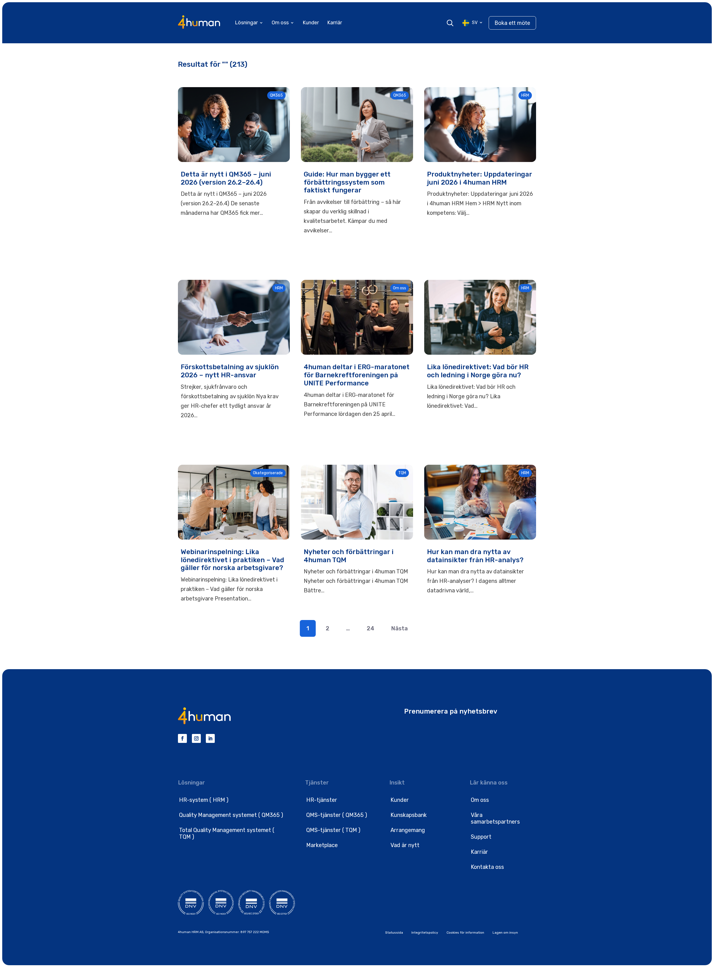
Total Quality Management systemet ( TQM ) (226, 833)
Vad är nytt (404, 845)
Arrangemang (407, 830)
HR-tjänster (321, 800)
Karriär (334, 23)
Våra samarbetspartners (495, 818)
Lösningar (246, 23)
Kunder (311, 23)
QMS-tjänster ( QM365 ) (336, 815)
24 (370, 628)
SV (474, 22)
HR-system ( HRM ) (203, 800)
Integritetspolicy (424, 932)
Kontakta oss (487, 867)
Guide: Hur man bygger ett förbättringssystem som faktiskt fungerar (347, 182)
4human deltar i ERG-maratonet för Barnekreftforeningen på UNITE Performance (356, 375)
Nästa (399, 628)
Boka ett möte (512, 23)
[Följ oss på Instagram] (196, 738)
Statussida (394, 932)
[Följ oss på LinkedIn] (210, 738)
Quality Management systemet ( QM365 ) (231, 815)
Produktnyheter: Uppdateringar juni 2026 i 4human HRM (479, 178)
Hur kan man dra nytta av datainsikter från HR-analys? (475, 556)
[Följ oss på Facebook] (182, 738)
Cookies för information (465, 932)
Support (481, 836)
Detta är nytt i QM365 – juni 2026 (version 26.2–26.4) (226, 178)
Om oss (280, 23)
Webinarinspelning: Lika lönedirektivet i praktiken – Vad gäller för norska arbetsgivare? (232, 560)
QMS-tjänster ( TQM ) (333, 830)
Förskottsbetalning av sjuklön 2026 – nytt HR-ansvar (230, 371)
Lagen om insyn (505, 932)
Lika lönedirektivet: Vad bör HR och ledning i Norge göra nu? (478, 371)
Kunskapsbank (408, 815)
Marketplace (322, 845)
